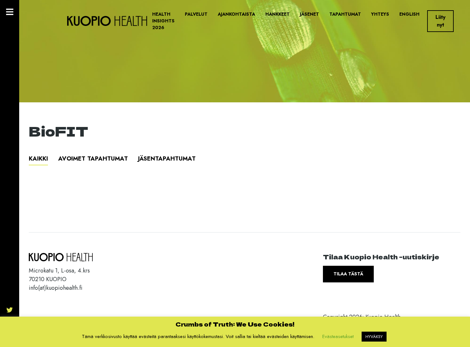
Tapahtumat (345, 14)
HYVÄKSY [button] (374, 337)
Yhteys (380, 14)
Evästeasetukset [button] (338, 336)
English (409, 14)
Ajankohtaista (236, 14)
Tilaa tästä (348, 274)
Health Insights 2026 (163, 21)
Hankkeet (277, 14)
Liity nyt (440, 20)
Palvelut (196, 14)
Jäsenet (309, 14)
